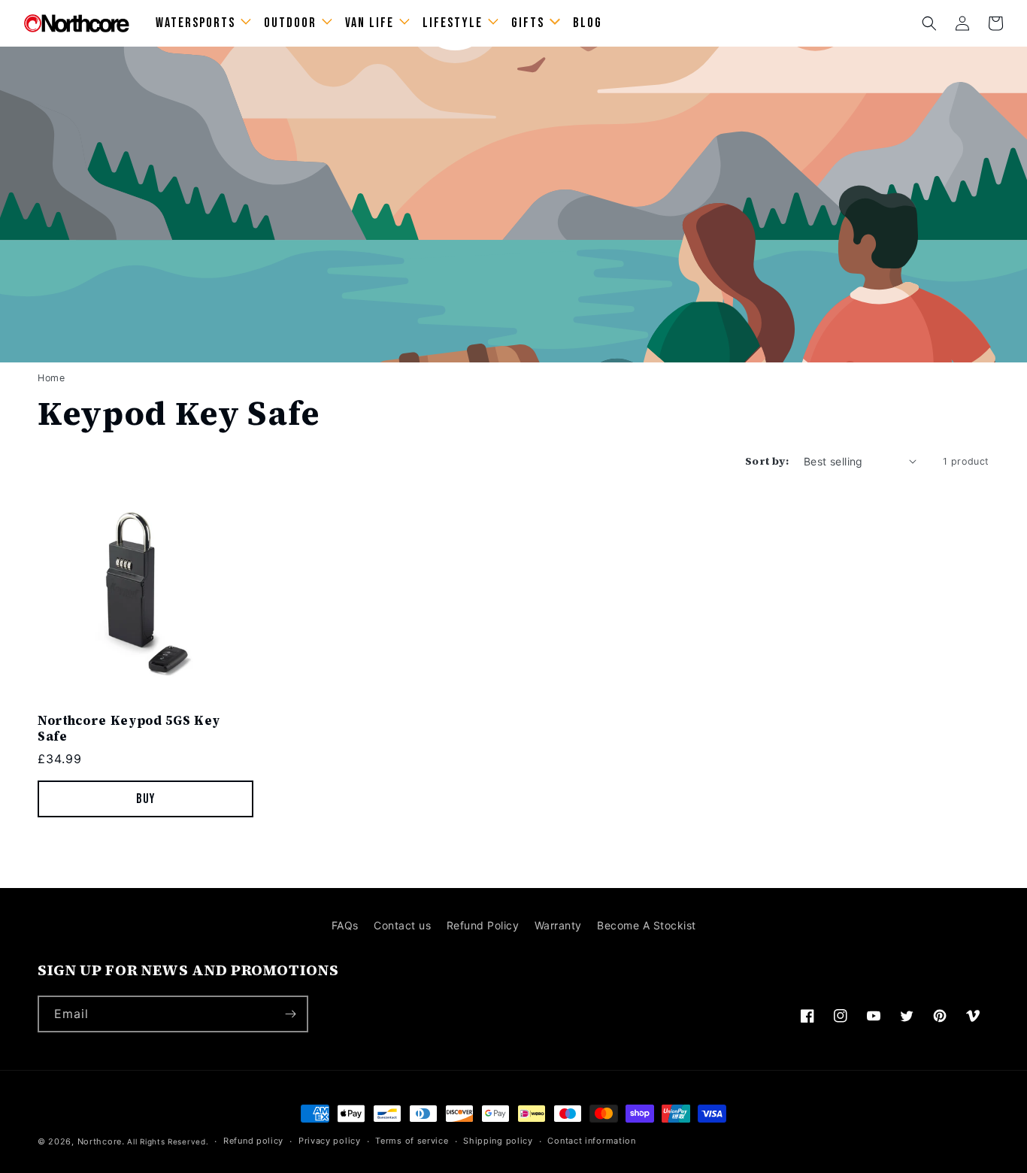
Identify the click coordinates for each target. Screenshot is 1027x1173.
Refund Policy (483, 925)
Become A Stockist (646, 925)
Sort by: (767, 460)
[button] (929, 23)
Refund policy (253, 1140)
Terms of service (411, 1140)
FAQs (345, 925)
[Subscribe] (290, 1014)
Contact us (402, 925)
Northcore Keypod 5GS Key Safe (129, 728)
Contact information (591, 1140)
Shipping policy (498, 1140)
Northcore (99, 1141)
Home (51, 377)
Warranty (558, 925)
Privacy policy (329, 1140)
